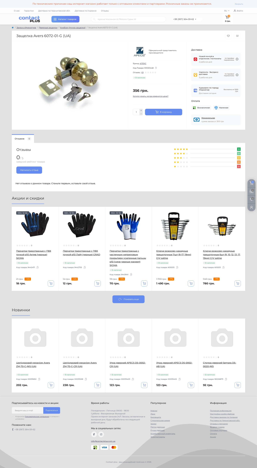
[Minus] (141, 113)
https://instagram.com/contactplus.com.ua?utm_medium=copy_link (101, 434)
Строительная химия (160, 420)
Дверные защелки (48, 27)
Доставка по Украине (86, 11)
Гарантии (29, 11)
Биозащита (156, 417)
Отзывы (105, 11)
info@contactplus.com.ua (103, 441)
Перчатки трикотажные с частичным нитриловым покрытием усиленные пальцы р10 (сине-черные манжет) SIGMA (128, 258)
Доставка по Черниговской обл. (54, 11)
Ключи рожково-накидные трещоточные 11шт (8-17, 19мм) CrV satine (173, 255)
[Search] (94, 19)
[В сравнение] (237, 36)
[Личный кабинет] (251, 207)
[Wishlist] (54, 217)
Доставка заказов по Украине (224, 417)
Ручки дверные (158, 430)
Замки (153, 424)
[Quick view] (54, 211)
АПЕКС (143, 63)
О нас (17, 11)
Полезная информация (220, 411)
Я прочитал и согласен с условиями (37, 418)
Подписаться (52, 410)
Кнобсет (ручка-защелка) (73, 27)
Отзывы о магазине (219, 424)
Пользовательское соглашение (37, 417)
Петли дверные (158, 427)
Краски (154, 411)
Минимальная (208, 118)
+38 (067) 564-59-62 (183, 19)
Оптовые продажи (218, 430)
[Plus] (141, 110)
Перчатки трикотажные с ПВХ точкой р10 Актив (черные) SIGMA (33, 255)
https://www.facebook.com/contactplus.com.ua (94, 434)
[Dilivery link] (237, 59)
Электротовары (158, 437)
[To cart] (51, 283)
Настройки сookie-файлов (222, 414)
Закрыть (239, 4)
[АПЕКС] (139, 52)
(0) (142, 72)
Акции (213, 437)
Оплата (213, 433)
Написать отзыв (29, 170)
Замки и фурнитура (26, 27)
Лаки (153, 414)
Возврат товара (217, 427)
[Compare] (54, 222)
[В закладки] (228, 36)
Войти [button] (240, 11)
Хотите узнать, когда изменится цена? (150, 96)
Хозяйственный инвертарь (163, 433)
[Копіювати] (156, 68)
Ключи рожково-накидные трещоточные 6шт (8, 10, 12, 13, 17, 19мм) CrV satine (221, 255)
